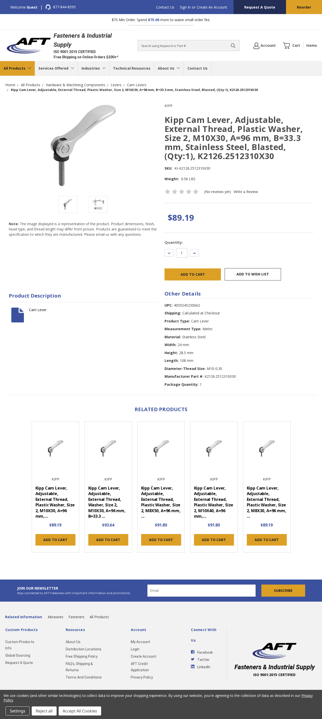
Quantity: (174, 242)
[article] (55, 488)
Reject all (44, 711)
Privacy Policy (142, 677)
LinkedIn (203, 667)
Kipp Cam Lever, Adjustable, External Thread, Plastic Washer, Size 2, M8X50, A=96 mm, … (161, 502)
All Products (15, 68)
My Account (140, 642)
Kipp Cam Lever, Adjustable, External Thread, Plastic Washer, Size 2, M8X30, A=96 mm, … (266, 502)
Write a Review (246, 191)
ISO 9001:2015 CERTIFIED (75, 52)
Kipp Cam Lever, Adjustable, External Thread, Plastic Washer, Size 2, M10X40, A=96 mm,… (213, 502)
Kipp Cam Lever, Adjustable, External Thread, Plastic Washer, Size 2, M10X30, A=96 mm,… (55, 502)
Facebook (205, 652)
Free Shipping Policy (82, 656)
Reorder (304, 7)
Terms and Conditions (84, 677)
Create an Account (212, 7)
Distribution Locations (83, 649)
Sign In (185, 7)
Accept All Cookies (80, 711)
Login (135, 649)
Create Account (143, 656)
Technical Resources (131, 68)
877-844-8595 (64, 7)
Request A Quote (259, 7)
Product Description (35, 295)
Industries (91, 68)
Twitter (203, 660)
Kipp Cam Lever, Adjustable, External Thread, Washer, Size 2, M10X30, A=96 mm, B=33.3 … (107, 502)
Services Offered (53, 68)
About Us (166, 68)
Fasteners (76, 616)
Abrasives (55, 616)
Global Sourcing (17, 655)
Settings (17, 711)
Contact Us (165, 7)
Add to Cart (55, 539)
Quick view (55, 449)
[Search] (233, 45)
